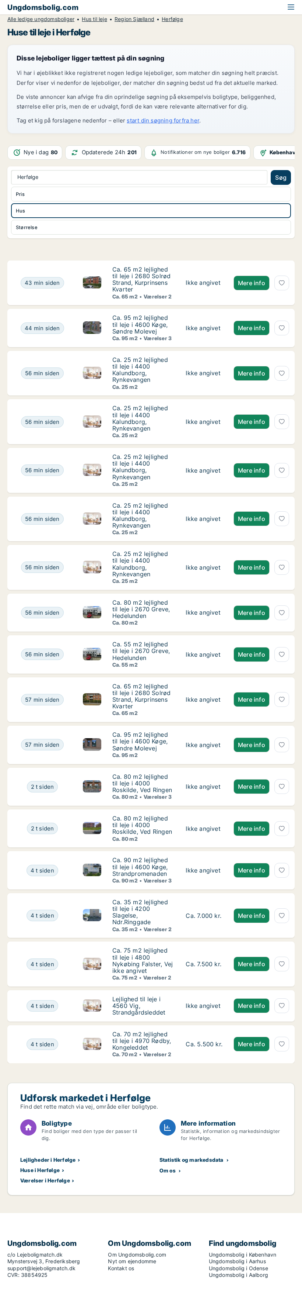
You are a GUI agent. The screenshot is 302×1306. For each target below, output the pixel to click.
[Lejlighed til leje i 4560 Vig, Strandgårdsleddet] (204, 1006)
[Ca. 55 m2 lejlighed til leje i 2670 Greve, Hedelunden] (204, 654)
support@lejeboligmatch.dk (41, 1268)
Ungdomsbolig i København (243, 1254)
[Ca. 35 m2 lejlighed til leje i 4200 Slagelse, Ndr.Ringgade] (204, 915)
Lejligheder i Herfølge (48, 1160)
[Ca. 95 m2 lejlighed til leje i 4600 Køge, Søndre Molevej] (204, 328)
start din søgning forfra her (163, 120)
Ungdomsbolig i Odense (238, 1268)
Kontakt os (121, 1268)
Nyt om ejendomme (132, 1261)
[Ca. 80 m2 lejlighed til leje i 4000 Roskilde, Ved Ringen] (204, 787)
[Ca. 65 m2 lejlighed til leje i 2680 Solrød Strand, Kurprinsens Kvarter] (204, 282)
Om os (167, 1170)
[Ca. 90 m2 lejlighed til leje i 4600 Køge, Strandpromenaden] (204, 870)
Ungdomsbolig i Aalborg (238, 1275)
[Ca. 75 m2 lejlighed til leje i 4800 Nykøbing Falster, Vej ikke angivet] (204, 964)
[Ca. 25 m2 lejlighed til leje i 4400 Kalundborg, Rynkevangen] (204, 373)
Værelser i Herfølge (45, 1180)
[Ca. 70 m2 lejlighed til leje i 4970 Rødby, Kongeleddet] (204, 1044)
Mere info (251, 283)
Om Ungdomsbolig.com (137, 1254)
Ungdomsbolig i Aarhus (237, 1261)
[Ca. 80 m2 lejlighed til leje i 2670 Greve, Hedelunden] (204, 613)
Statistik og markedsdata (191, 1160)
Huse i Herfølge (40, 1170)
